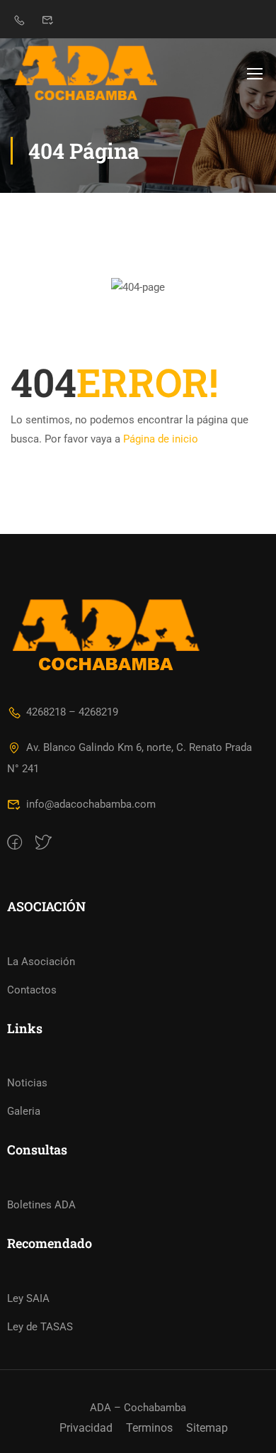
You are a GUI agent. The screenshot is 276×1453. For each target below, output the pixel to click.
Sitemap (207, 1428)
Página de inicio (160, 439)
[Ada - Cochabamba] (86, 73)
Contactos (32, 990)
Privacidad (86, 1428)
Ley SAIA (28, 1298)
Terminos (149, 1428)
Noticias (27, 1082)
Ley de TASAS (40, 1326)
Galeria (23, 1111)
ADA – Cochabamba (138, 1407)
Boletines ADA (41, 1204)
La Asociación (41, 961)
